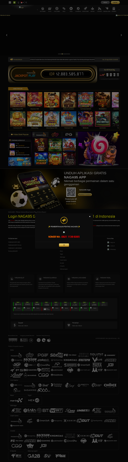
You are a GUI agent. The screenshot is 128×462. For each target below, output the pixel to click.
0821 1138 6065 (70, 236)
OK (64, 245)
